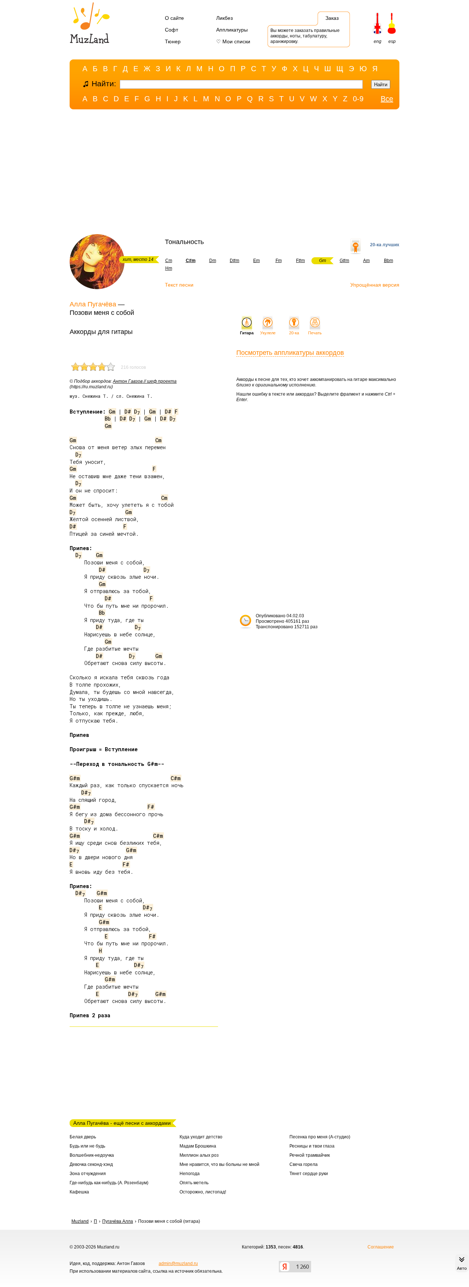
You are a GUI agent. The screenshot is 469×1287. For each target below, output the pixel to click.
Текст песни (179, 285)
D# (128, 411)
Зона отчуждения (88, 1173)
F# (150, 806)
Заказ (332, 18)
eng (377, 41)
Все (387, 99)
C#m (176, 778)
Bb (108, 418)
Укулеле (268, 333)
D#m (234, 260)
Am (366, 260)
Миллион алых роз (199, 1155)
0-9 (358, 99)
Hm (168, 268)
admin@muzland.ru (178, 1263)
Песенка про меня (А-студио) (319, 1136)
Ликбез (224, 18)
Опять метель (194, 1182)
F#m (300, 260)
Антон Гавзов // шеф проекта (145, 381)
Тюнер (173, 41)
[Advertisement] (234, 173)
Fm (279, 260)
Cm (168, 260)
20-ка (294, 333)
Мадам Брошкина (198, 1146)
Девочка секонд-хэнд (91, 1164)
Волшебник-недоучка (92, 1155)
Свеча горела (303, 1164)
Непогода (190, 1173)
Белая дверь (83, 1136)
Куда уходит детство (201, 1136)
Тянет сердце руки (308, 1173)
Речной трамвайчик (309, 1155)
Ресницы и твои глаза (312, 1146)
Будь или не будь (87, 1146)
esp (392, 41)
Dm (212, 260)
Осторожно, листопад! (203, 1192)
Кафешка (79, 1192)
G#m (344, 260)
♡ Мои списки (233, 41)
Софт (171, 30)
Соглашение (381, 1247)
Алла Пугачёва (93, 304)
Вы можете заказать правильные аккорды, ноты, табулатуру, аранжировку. (305, 36)
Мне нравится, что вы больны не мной (219, 1164)
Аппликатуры (232, 30)
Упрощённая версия (374, 285)
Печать (315, 333)
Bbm (388, 260)
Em (256, 260)
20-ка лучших (384, 244)
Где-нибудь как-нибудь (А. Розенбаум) (109, 1182)
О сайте (174, 18)
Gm (112, 411)
